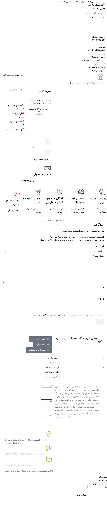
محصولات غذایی (38, 103)
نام (102, 287)
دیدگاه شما (98, 256)
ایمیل (101, 299)
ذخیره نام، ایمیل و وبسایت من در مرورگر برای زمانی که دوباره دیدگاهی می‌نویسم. (68, 315)
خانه (102, 82)
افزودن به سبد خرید (41, 159)
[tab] (60, 221)
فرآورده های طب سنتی (87, 82)
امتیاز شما (99, 246)
